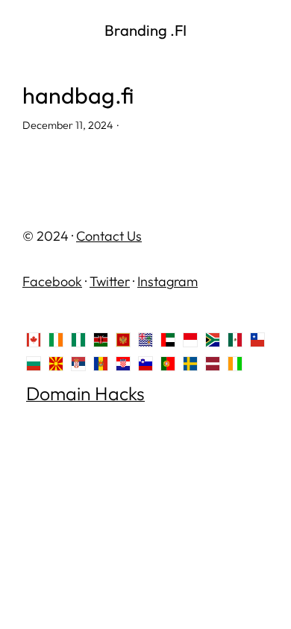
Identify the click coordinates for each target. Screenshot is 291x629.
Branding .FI (145, 30)
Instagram (167, 281)
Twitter (110, 281)
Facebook (52, 281)
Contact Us (109, 235)
